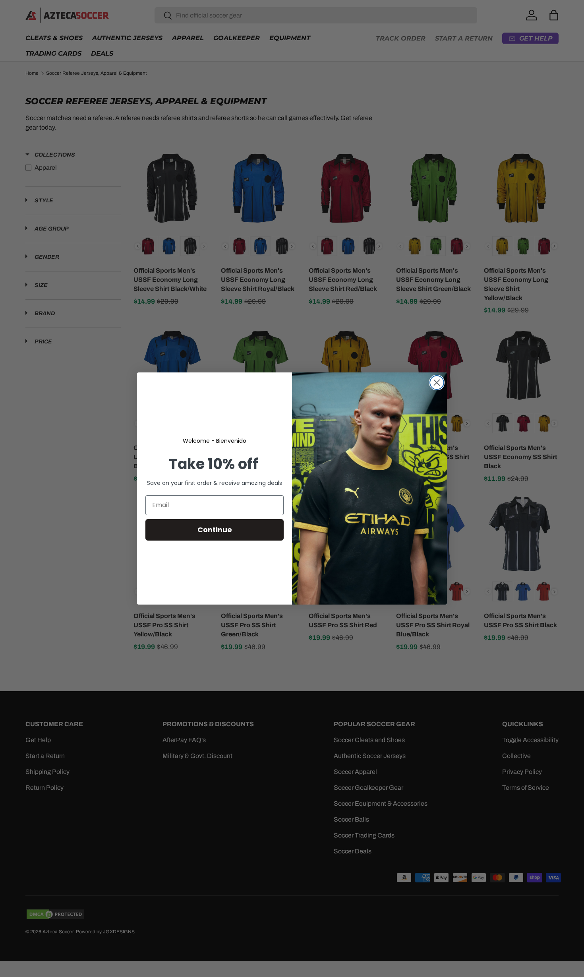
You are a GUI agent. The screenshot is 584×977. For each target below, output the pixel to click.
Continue (214, 530)
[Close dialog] (437, 383)
